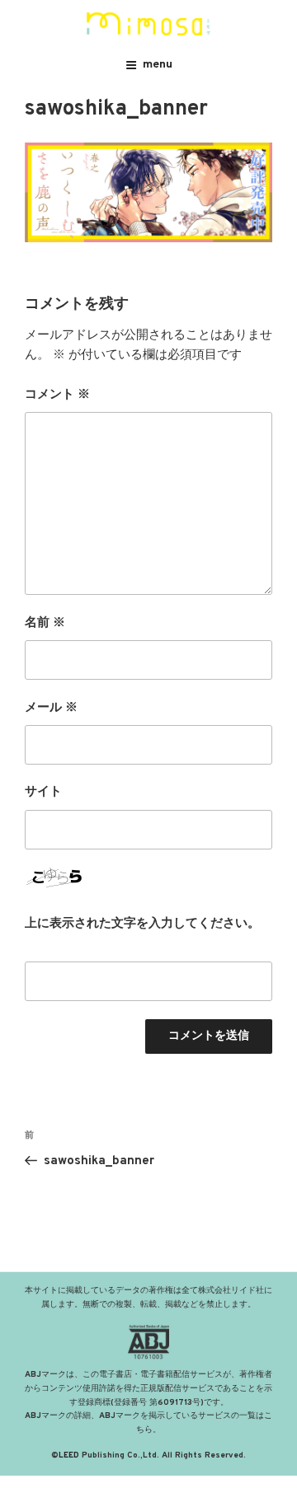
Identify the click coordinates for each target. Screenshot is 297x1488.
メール (51, 708)
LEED (69, 1455)
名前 (45, 623)
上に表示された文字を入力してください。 (142, 924)
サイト (43, 792)
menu (157, 65)
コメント (57, 395)
